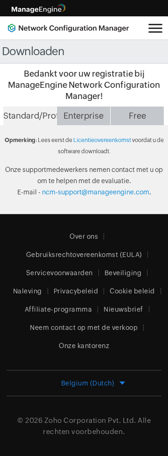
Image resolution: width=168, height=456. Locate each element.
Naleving (27, 291)
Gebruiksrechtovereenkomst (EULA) (84, 254)
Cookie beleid (132, 291)
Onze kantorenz (84, 345)
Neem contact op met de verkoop (84, 327)
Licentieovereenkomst (102, 140)
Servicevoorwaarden (59, 273)
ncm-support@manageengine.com (95, 192)
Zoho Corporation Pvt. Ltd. (90, 420)
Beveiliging (123, 273)
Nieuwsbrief (123, 309)
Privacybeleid (76, 291)
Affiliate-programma (58, 309)
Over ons (84, 236)
